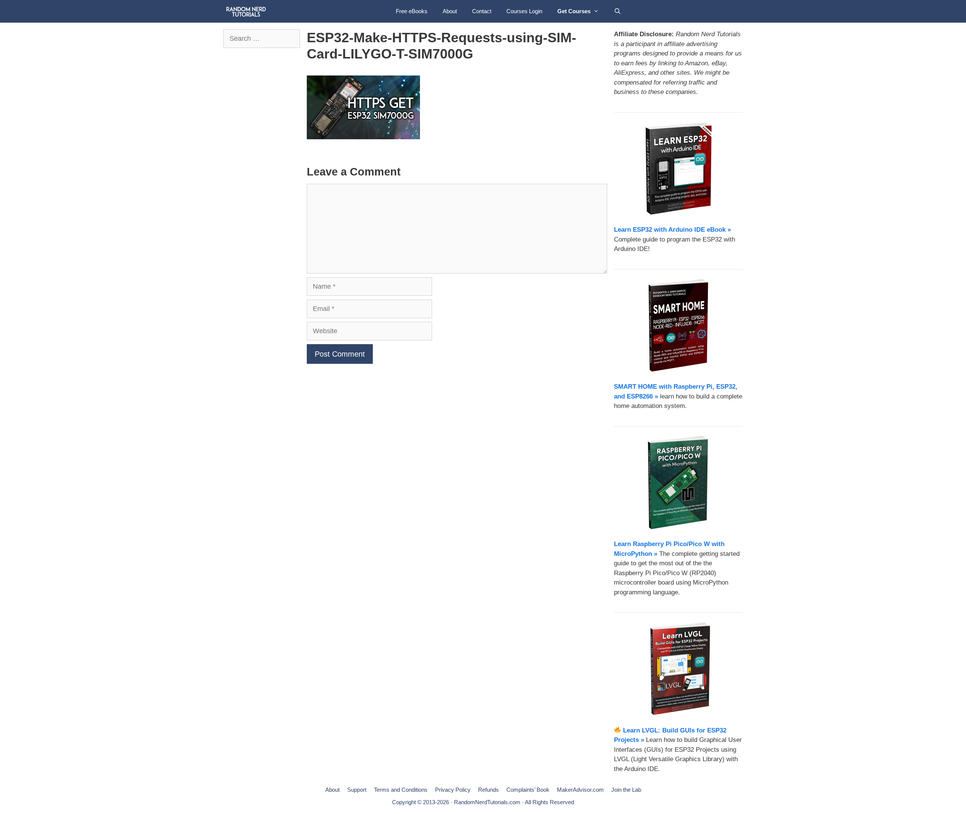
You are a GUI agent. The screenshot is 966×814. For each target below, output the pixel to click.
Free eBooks (412, 11)
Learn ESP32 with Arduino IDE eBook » (672, 229)
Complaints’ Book (527, 789)
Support (356, 789)
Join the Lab (626, 789)
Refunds (488, 789)
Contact (481, 11)
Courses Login (524, 11)
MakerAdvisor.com (580, 789)
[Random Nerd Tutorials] (246, 11)
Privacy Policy (453, 789)
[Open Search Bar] (617, 11)
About (450, 11)
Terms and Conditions (401, 789)
